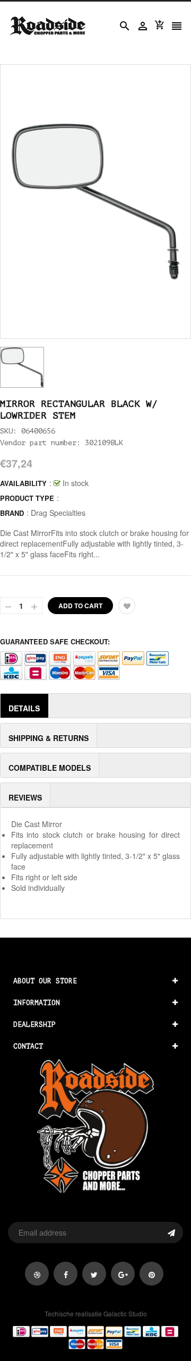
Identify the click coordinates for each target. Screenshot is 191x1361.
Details (24, 708)
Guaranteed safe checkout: (55, 641)
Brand (12, 513)
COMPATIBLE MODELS (49, 767)
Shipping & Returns (48, 738)
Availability (23, 483)
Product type (27, 498)
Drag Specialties (58, 512)
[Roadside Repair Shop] (95, 1337)
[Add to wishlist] (126, 605)
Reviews (25, 797)
